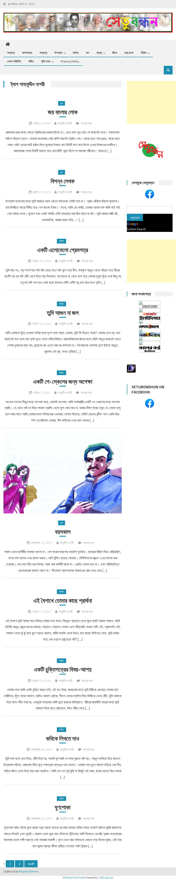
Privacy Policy (70, 61)
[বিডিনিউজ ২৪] (150, 339)
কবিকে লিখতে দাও (62, 738)
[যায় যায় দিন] (150, 322)
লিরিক (144, 52)
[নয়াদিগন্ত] (150, 335)
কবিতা (76, 52)
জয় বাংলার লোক (62, 112)
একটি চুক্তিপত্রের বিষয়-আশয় (62, 669)
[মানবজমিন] (150, 314)
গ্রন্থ (99, 52)
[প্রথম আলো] (150, 326)
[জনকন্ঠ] (150, 310)
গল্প (87, 52)
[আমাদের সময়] (150, 330)
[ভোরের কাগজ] (150, 343)
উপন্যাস (58, 52)
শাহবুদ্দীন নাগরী (65, 123)
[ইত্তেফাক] (150, 351)
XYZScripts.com (106, 877)
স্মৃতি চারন (45, 61)
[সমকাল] (150, 306)
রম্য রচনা (129, 52)
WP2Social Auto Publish (74, 877)
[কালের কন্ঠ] (150, 347)
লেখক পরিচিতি (14, 61)
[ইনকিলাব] (150, 318)
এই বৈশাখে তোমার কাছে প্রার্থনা (62, 600)
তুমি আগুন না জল (63, 313)
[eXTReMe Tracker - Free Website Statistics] (131, 368)
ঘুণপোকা (62, 807)
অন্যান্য (11, 52)
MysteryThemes (28, 871)
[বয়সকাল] (62, 474)
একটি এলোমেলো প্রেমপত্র (62, 250)
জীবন (114, 52)
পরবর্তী (31, 864)
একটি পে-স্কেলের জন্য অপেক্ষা (62, 381)
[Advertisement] (151, 102)
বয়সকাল (62, 532)
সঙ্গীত (31, 61)
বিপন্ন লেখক (62, 181)
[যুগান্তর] (150, 303)
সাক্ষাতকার (27, 52)
